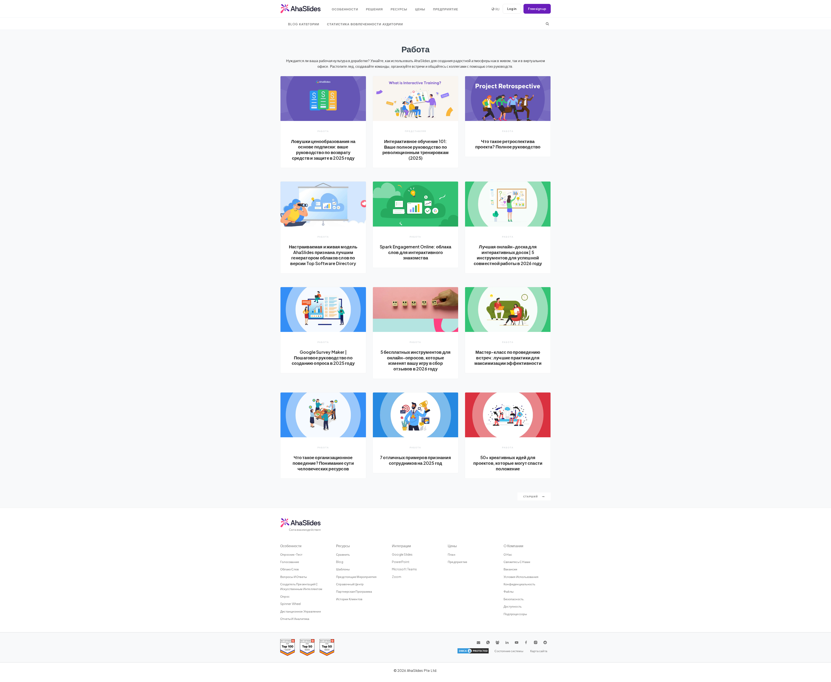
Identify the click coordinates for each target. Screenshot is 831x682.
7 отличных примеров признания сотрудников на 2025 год (415, 460)
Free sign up (537, 9)
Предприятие (445, 9)
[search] (547, 23)
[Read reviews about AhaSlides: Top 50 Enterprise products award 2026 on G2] (327, 647)
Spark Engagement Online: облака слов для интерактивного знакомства (415, 252)
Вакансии (510, 569)
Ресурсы (399, 9)
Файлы (509, 591)
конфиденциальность (519, 584)
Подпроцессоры (515, 614)
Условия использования (521, 577)
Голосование (289, 562)
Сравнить (343, 554)
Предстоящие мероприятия (356, 577)
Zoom (396, 577)
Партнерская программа (354, 591)
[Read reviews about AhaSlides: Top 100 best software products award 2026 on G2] (287, 647)
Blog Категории (303, 24)
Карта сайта (538, 651)
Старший (531, 496)
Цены (420, 9)
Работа (323, 131)
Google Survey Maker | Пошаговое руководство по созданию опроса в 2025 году (323, 357)
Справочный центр (350, 584)
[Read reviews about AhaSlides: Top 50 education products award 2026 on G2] (307, 647)
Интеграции (401, 546)
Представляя (415, 131)
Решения (374, 9)
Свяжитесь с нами (517, 562)
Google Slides (402, 554)
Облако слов (289, 569)
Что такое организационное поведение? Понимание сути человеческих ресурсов (323, 463)
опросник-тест (291, 554)
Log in (511, 9)
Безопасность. (514, 599)
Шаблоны (343, 569)
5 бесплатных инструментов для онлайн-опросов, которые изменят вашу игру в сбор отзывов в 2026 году (415, 360)
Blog (339, 562)
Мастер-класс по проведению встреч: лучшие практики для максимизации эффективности (507, 357)
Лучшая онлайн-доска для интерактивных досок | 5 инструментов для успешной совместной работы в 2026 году (508, 255)
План (451, 554)
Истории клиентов (349, 599)
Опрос (285, 596)
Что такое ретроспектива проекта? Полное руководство (507, 144)
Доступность (513, 606)
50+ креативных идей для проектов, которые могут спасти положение (507, 463)
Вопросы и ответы (293, 577)
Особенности (345, 9)
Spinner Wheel (290, 604)
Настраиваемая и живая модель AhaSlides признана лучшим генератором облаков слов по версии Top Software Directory (323, 255)
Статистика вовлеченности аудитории (365, 24)
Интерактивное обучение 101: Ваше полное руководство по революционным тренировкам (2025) (415, 150)
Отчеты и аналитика (294, 619)
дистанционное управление (300, 611)
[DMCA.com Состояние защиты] (473, 651)
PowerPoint (400, 562)
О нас (508, 554)
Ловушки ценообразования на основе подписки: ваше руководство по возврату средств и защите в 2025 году (323, 150)
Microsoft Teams (404, 569)
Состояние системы (508, 651)
